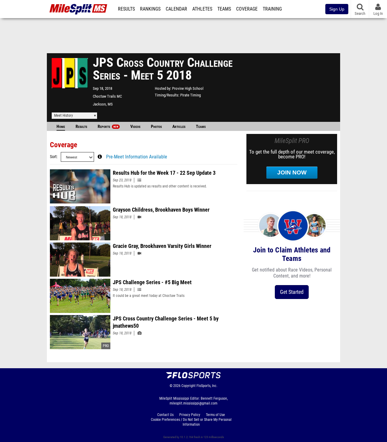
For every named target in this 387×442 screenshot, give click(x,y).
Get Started (292, 292)
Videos (135, 126)
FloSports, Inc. (207, 386)
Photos (156, 126)
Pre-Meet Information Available (136, 157)
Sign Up (336, 9)
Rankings (150, 9)
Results (126, 9)
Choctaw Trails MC (107, 96)
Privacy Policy (189, 415)
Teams (224, 9)
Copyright (188, 386)
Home (61, 126)
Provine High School (187, 88)
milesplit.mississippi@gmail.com (193, 403)
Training (272, 9)
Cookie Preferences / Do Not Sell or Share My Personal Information (191, 422)
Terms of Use (215, 415)
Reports (108, 126)
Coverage (247, 9)
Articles (178, 126)
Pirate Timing (190, 95)
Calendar (176, 9)
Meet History (63, 115)
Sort (53, 156)
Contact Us (165, 415)
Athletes (202, 9)
